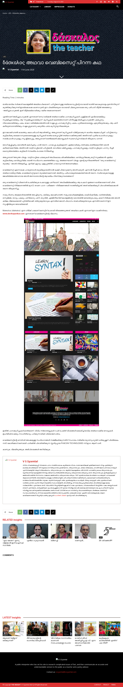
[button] (117, 7)
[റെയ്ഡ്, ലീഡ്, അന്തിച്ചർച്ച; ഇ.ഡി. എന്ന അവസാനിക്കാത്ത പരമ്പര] (85, 628)
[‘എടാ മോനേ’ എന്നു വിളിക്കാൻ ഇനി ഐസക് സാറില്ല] (13, 531)
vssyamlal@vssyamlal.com (66, 672)
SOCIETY (102, 635)
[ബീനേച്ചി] (61, 531)
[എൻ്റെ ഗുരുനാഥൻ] (37, 531)
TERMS (113, 685)
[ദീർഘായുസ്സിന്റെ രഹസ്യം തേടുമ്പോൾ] (37, 628)
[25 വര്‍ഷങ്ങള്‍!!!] (109, 531)
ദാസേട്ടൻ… (79, 540)
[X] (117, 1)
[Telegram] (113, 1)
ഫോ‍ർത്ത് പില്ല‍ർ (60, 495)
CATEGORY (34, 7)
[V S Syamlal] (5, 69)
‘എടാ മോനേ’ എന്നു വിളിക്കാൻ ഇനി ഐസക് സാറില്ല (13, 542)
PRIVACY (106, 685)
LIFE (9, 13)
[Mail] (109, 1)
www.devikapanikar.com (14, 213)
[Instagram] (101, 1)
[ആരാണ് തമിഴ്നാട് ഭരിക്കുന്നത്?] (13, 628)
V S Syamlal (13, 69)
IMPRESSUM (59, 7)
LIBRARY (47, 7)
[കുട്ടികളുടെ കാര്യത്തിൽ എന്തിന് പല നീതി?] (109, 628)
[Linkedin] (105, 1)
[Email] (47, 90)
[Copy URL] (53, 90)
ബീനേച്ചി (54, 540)
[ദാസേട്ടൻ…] (85, 531)
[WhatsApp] (20, 90)
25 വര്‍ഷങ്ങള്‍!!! (105, 540)
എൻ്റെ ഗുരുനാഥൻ (35, 540)
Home (5, 13)
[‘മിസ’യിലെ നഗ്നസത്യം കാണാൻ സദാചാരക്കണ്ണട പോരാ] (61, 628)
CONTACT (97, 685)
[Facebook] (97, 1)
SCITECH (29, 635)
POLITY (5, 635)
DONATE (71, 7)
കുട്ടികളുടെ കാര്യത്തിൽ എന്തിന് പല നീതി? (108, 640)
